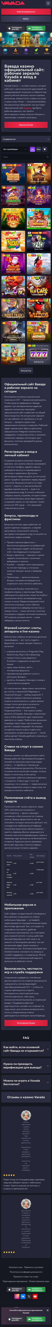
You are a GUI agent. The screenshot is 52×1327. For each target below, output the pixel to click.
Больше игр (26, 371)
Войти (26, 19)
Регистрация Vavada (26, 1023)
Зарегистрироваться (26, 12)
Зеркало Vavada (26, 125)
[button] (3, 39)
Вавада (27, 108)
